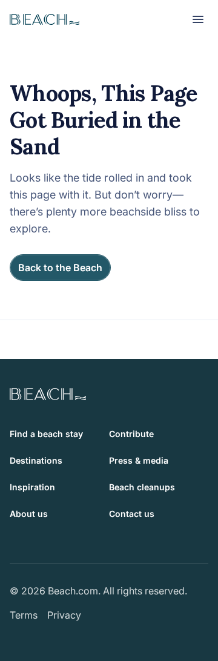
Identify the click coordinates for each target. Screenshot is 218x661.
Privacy (64, 615)
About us (29, 513)
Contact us (131, 513)
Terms (24, 615)
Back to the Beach (60, 267)
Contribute (131, 434)
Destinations (36, 460)
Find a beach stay (46, 434)
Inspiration (32, 487)
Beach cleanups (142, 487)
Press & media (138, 460)
